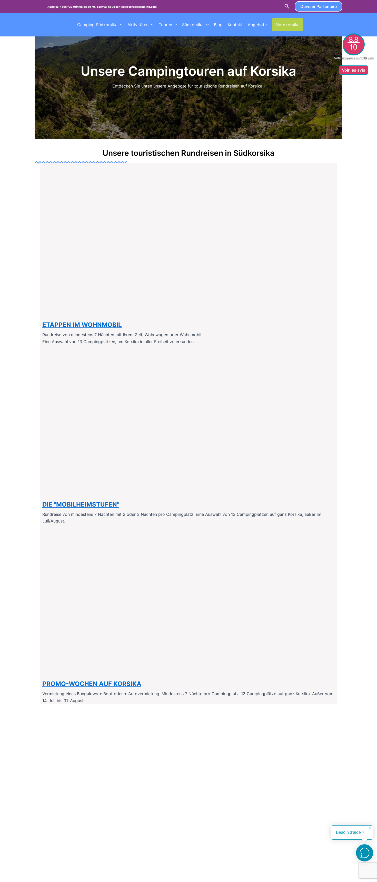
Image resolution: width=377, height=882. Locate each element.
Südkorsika (193, 24)
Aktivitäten (137, 24)
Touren (165, 24)
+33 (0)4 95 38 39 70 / (82, 6)
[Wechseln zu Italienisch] (337, 24)
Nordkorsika (288, 24)
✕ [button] (370, 829)
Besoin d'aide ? (350, 832)
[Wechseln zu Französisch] (308, 24)
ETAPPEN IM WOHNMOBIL (82, 324)
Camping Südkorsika (97, 24)
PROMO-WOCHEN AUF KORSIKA (91, 683)
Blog (218, 24)
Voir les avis (353, 70)
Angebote (257, 24)
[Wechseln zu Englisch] (318, 24)
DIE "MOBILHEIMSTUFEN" (80, 504)
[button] (287, 6)
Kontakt (235, 24)
